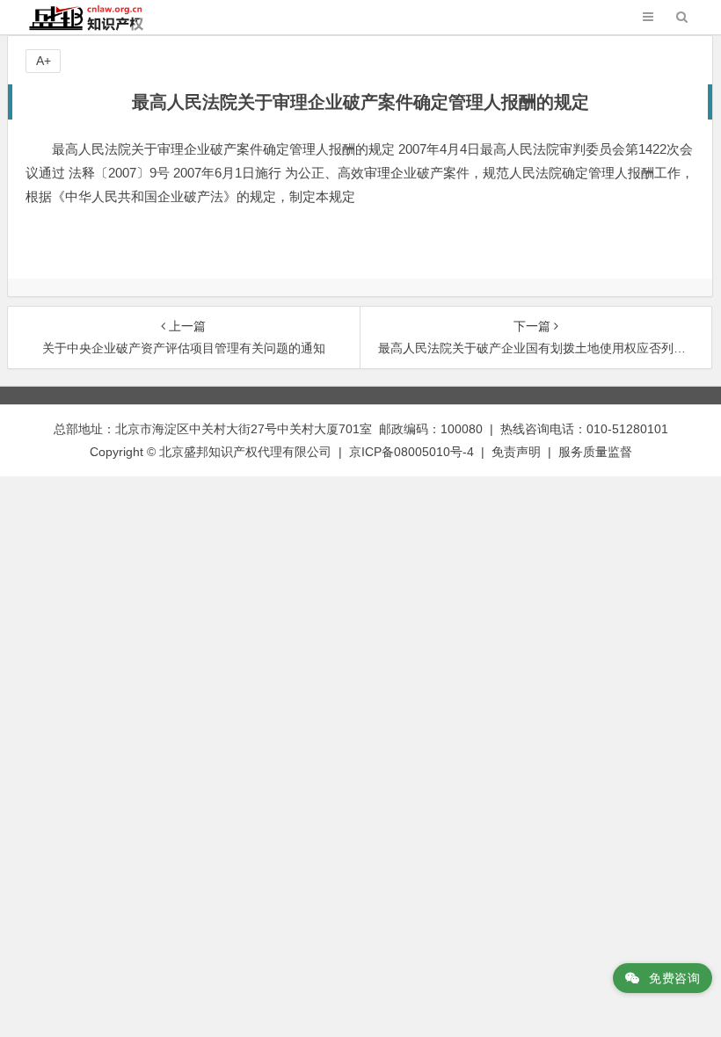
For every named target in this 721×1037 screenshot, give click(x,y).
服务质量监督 (595, 452)
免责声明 (516, 452)
